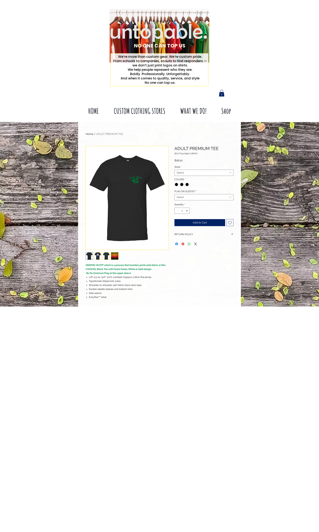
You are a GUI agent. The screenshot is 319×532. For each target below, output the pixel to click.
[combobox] (203, 173)
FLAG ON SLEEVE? (185, 191)
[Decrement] (177, 211)
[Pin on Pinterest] (183, 244)
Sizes (178, 167)
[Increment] (187, 211)
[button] (221, 93)
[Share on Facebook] (177, 244)
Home (89, 134)
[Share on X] (196, 244)
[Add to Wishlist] (229, 222)
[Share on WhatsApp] (189, 244)
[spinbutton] (182, 211)
